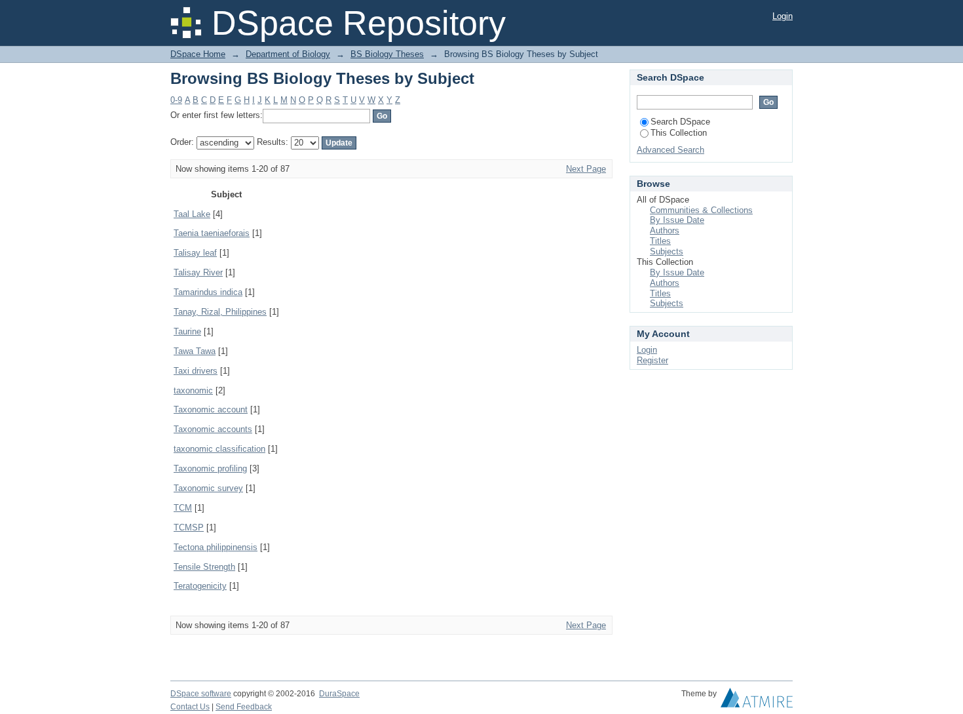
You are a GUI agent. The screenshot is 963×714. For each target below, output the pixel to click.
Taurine (187, 331)
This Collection (679, 133)
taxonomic (193, 390)
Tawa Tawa (195, 351)
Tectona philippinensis (215, 547)
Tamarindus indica (208, 292)
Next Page (586, 169)
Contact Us (190, 706)
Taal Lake (192, 214)
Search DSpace (680, 122)
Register (652, 360)
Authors (664, 230)
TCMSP (189, 527)
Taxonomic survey (208, 488)
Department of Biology (288, 54)
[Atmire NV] (757, 700)
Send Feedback (244, 706)
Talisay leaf (195, 253)
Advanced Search (670, 150)
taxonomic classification (219, 449)
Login (782, 16)
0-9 (176, 100)
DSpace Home (197, 54)
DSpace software (200, 693)
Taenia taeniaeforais (212, 233)
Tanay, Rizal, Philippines (220, 312)
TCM (183, 508)
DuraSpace (339, 693)
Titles (660, 241)
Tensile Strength (204, 567)
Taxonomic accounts (213, 429)
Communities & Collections (701, 210)
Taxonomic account (211, 409)
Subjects (666, 251)
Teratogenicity (200, 586)
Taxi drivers (195, 371)
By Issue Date (677, 220)
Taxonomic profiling (210, 468)
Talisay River (198, 272)
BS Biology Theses (387, 54)
